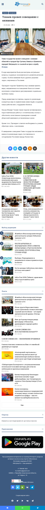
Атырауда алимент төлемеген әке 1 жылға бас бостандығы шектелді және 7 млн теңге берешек (11, 213)
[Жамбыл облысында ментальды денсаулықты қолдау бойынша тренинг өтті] (7, 236)
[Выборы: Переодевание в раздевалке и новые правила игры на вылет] (7, 261)
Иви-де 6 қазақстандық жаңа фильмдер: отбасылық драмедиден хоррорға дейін (26, 322)
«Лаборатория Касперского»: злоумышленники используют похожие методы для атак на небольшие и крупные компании (21, 367)
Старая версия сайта (22, 495)
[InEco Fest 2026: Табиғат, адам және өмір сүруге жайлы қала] (7, 280)
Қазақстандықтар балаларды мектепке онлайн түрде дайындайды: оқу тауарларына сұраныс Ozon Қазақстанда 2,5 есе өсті (28, 379)
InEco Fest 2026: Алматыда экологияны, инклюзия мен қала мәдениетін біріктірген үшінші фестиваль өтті (11, 180)
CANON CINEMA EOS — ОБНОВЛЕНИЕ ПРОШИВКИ (21, 339)
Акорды (5, 67)
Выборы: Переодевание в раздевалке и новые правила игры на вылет (29, 260)
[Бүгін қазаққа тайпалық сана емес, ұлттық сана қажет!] (7, 271)
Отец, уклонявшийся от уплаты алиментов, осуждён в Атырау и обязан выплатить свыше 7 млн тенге (33, 213)
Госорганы (12, 13)
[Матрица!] (22, 4)
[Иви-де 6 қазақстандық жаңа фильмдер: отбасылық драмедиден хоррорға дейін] (7, 322)
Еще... (22, 405)
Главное (5, 13)
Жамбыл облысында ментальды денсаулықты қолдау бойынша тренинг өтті (28, 236)
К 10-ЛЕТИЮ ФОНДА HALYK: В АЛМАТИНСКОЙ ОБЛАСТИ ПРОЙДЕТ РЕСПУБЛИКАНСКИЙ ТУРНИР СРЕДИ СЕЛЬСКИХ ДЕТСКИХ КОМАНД (32, 183)
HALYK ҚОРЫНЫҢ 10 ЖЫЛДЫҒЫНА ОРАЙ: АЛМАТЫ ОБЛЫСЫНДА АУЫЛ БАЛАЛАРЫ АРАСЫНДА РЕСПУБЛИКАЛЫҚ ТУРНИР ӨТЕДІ (28, 248)
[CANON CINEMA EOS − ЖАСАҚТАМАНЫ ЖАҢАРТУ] (7, 332)
